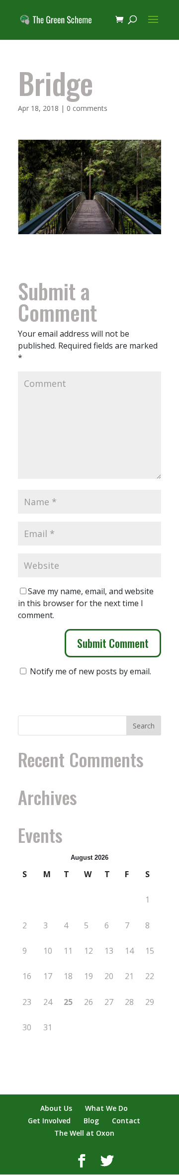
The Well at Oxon (84, 1133)
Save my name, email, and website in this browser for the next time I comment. (86, 603)
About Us (56, 1108)
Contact (126, 1120)
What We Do (106, 1108)
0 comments (87, 108)
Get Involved (49, 1120)
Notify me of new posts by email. (90, 671)
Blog (91, 1120)
